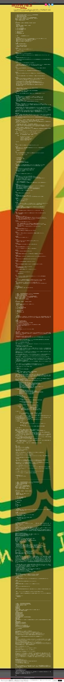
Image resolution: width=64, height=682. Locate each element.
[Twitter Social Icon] (52, 5)
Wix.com (29, 678)
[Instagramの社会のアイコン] (46, 5)
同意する (60, 680)
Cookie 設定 (55, 680)
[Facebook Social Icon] (49, 5)
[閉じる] (62, 680)
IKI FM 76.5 (22, 5)
